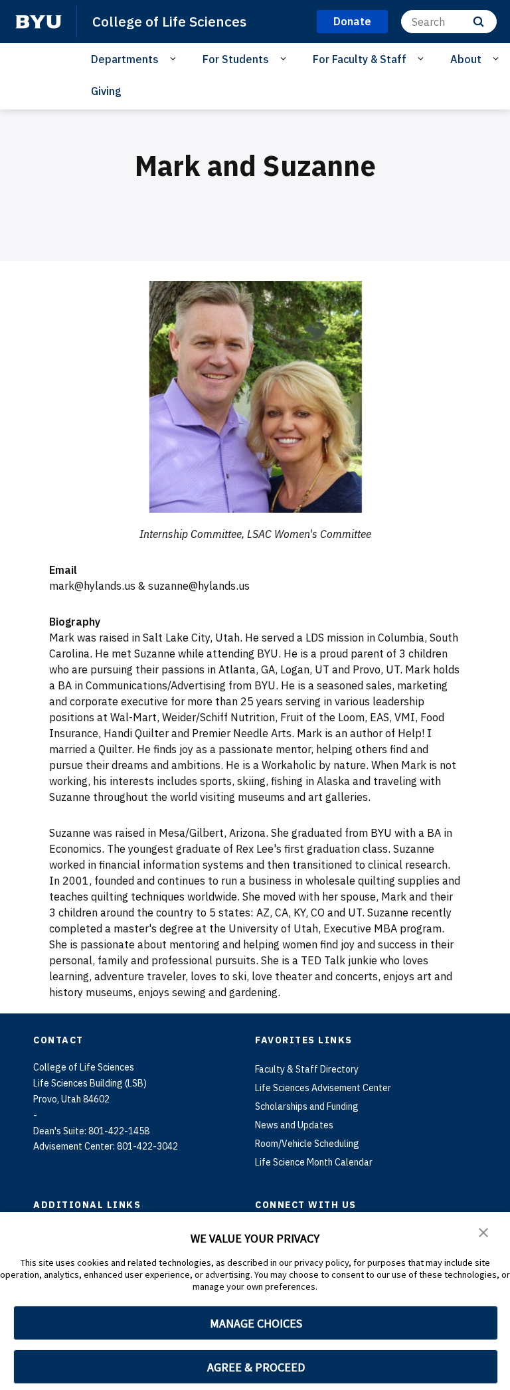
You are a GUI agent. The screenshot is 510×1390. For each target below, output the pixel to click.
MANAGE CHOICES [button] (256, 1323)
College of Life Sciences (169, 21)
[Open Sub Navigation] (175, 58)
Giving (106, 91)
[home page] (38, 22)
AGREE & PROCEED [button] (256, 1367)
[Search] (478, 21)
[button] (483, 1231)
